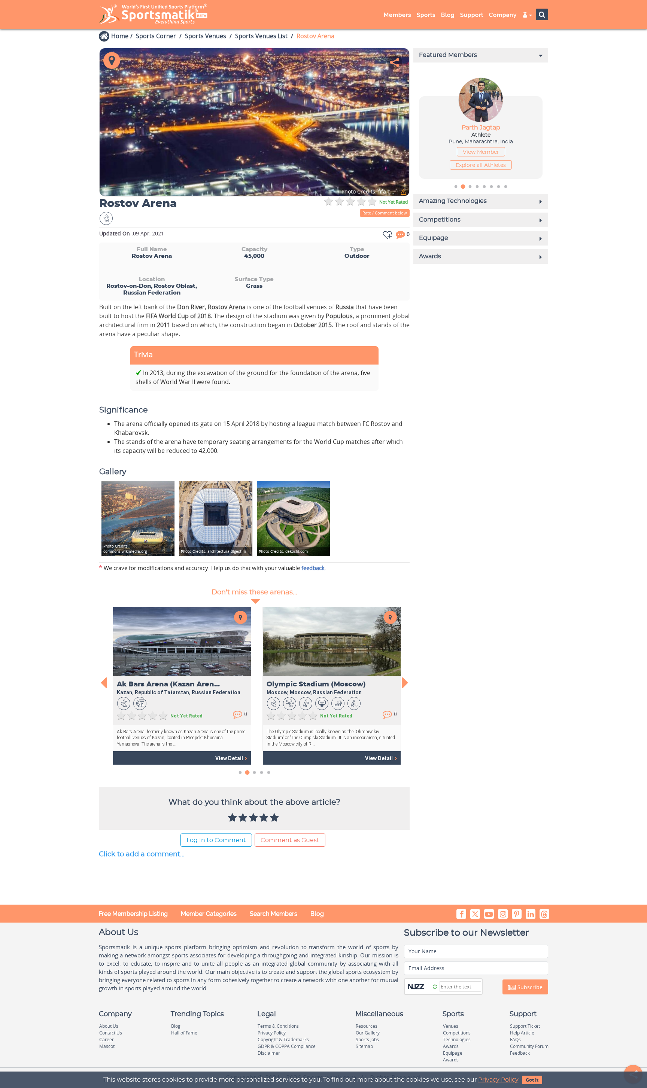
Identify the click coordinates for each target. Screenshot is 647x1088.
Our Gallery (368, 1033)
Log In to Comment (216, 840)
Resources (366, 1026)
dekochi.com (283, 551)
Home (119, 36)
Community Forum (529, 1046)
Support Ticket (525, 1026)
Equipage (452, 1053)
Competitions (457, 1033)
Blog (317, 913)
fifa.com (369, 192)
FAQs (515, 1039)
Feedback (520, 1053)
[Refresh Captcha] (435, 986)
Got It (532, 1080)
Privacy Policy (498, 1080)
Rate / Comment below (384, 213)
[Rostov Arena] (254, 122)
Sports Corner (156, 36)
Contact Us (110, 1033)
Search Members (273, 913)
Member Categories (209, 913)
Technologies (457, 1039)
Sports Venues (205, 36)
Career (106, 1039)
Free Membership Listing (133, 913)
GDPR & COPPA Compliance (287, 1046)
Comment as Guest (290, 840)
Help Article (522, 1033)
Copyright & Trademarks (283, 1039)
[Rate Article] (275, 818)
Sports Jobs (367, 1039)
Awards (451, 1046)
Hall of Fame (184, 1033)
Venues (450, 1026)
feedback (313, 568)
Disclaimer (269, 1053)
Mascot (107, 1046)
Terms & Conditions (278, 1026)
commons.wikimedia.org (125, 548)
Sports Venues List (261, 36)
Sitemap (364, 1046)
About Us (108, 1026)
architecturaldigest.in (213, 551)
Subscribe (529, 987)
